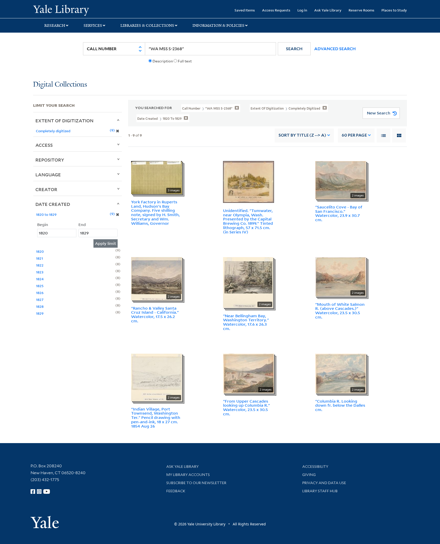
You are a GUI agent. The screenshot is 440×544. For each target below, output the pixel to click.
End (82, 224)
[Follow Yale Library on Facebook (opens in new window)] (33, 491)
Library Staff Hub (320, 491)
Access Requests (276, 10)
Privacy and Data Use (324, 483)
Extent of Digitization (64, 120)
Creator (46, 189)
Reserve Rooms (361, 10)
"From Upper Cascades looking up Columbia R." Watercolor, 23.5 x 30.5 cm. (246, 407)
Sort (302, 135)
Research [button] (54, 25)
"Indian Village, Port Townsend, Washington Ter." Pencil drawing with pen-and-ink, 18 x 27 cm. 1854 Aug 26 (155, 417)
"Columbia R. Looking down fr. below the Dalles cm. (340, 405)
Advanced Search (335, 48)
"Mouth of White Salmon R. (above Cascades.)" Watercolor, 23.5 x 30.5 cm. (340, 311)
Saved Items (245, 10)
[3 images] (156, 177)
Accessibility (315, 467)
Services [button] (93, 25)
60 (354, 135)
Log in (302, 10)
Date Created (52, 204)
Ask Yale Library (327, 10)
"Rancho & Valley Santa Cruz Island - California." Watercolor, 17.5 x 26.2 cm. (155, 314)
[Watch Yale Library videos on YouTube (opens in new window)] (46, 491)
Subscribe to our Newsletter (196, 483)
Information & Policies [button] (218, 25)
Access (44, 145)
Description (163, 61)
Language (48, 174)
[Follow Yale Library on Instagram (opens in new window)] (39, 491)
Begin (42, 224)
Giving (309, 475)
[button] (294, 48)
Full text (185, 61)
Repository (49, 160)
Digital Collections (60, 85)
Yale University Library (61, 9)
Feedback (175, 491)
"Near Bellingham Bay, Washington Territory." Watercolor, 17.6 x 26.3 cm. (246, 322)
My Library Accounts (188, 475)
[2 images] (340, 179)
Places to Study (394, 10)
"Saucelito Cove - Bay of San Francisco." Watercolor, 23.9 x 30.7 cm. (338, 213)
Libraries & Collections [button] (147, 25)
